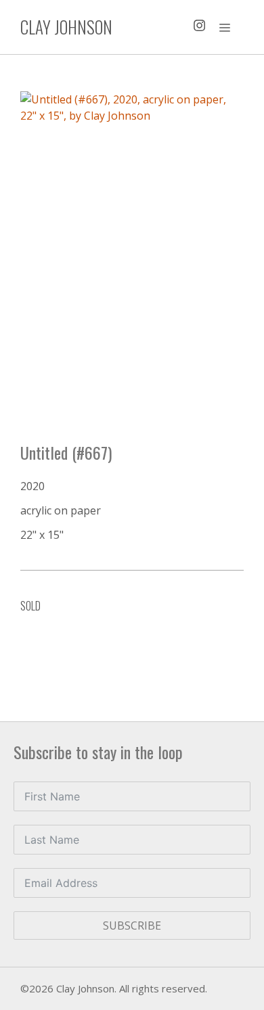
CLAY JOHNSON (66, 26)
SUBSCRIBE (132, 925)
